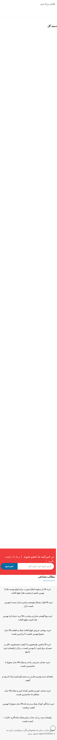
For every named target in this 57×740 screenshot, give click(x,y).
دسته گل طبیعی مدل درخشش (13, 515)
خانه (53, 15)
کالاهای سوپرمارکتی (16, 75)
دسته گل (27, 75)
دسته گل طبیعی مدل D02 (11, 297)
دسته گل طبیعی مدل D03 (11, 370)
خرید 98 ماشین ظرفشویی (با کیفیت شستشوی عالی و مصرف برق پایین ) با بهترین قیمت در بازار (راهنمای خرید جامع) (28, 648)
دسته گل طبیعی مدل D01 (11, 224)
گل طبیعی (25, 15)
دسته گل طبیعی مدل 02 (10, 151)
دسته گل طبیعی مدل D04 (11, 442)
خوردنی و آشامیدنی (40, 15)
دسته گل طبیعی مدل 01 (10, 78)
